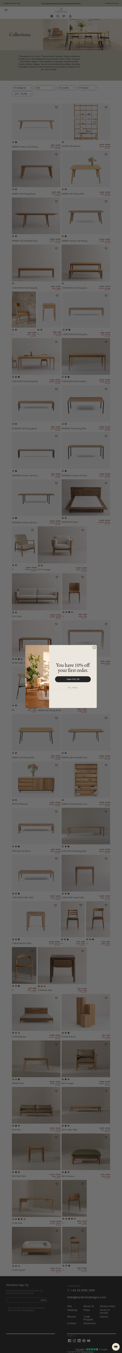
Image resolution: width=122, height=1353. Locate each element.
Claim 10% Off (73, 679)
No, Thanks (73, 687)
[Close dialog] (94, 647)
